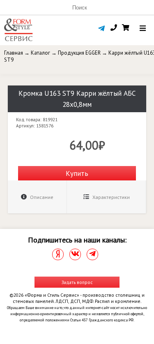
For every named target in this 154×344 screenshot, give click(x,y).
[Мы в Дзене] (58, 254)
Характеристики (110, 197)
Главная (13, 52)
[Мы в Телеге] (92, 254)
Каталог (40, 52)
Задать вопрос (77, 282)
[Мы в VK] (75, 254)
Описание (41, 197)
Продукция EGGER (79, 52)
